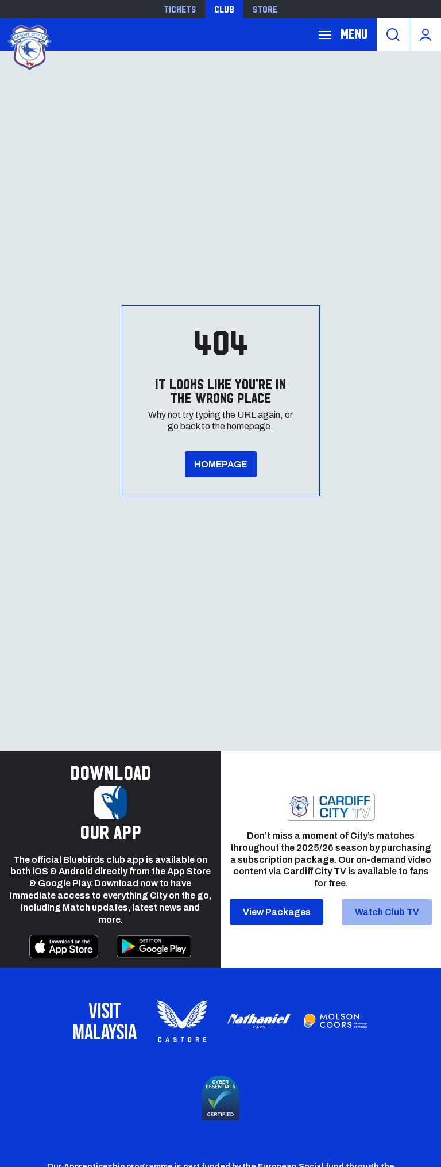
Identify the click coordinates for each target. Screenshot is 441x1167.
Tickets (180, 9)
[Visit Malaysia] (105, 1021)
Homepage (221, 464)
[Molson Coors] (336, 1021)
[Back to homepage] (28, 46)
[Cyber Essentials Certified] (220, 1098)
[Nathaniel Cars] (259, 1021)
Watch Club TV (387, 912)
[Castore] (182, 1021)
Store (265, 9)
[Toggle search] (393, 34)
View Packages (277, 912)
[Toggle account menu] (425, 34)
